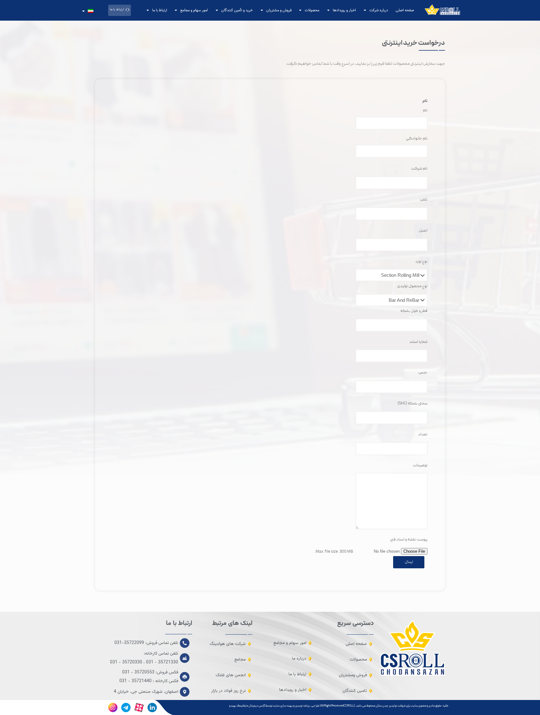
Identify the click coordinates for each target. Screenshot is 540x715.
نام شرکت (419, 169)
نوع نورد (421, 262)
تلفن (424, 200)
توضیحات (420, 466)
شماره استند (418, 342)
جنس (423, 373)
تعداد (423, 435)
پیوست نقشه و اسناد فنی (409, 540)
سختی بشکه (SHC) (413, 404)
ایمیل (423, 231)
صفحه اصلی (405, 10)
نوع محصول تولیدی (412, 286)
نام (425, 111)
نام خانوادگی (417, 139)
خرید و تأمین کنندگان (237, 10)
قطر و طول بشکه (414, 311)
